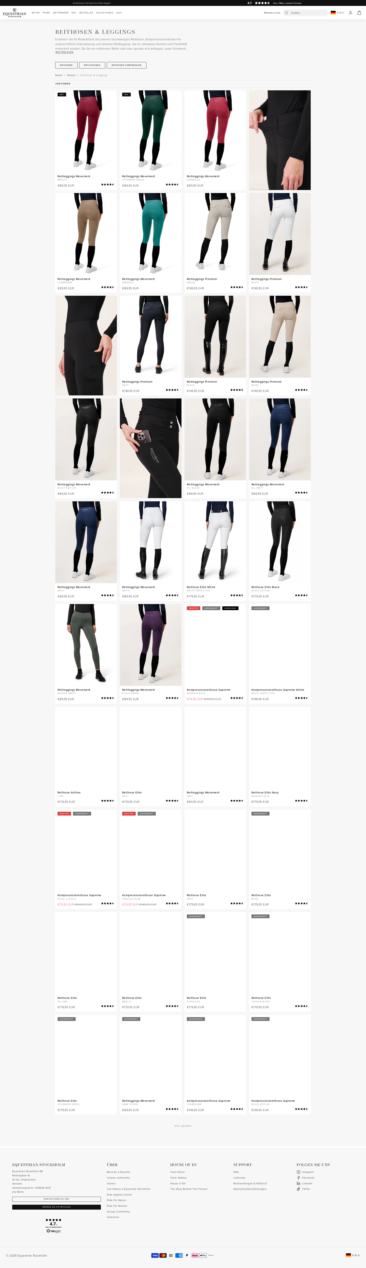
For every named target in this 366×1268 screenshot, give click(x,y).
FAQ (236, 1172)
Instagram (308, 1172)
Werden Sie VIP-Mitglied (57, 1207)
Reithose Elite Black (265, 587)
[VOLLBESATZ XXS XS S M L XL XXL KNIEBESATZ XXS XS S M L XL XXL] (215, 234)
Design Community (118, 1211)
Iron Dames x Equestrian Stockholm (128, 1189)
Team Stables (178, 1177)
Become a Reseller (118, 1172)
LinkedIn (307, 1183)
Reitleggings (92, 65)
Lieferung (239, 1177)
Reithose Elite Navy (265, 792)
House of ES (177, 1183)
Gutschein (113, 1217)
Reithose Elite (132, 792)
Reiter (59, 75)
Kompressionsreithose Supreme (209, 690)
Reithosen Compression (127, 65)
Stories (111, 1183)
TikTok (306, 1189)
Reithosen (66, 65)
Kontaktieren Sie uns (56, 1199)
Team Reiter (177, 1172)
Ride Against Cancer (119, 1194)
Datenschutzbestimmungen (250, 1189)
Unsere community (118, 1177)
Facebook (308, 1177)
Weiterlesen (64, 52)
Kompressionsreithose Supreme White (277, 690)
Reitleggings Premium (202, 279)
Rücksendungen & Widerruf (250, 1183)
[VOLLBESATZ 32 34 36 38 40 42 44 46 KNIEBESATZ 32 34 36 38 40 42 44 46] (215, 542)
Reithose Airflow (69, 792)
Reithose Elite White (201, 587)
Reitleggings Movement (74, 176)
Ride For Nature (116, 1200)
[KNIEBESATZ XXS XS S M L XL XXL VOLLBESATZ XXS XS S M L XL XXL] (215, 131)
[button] (305, 13)
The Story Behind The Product (188, 1189)
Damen (71, 75)
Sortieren (62, 83)
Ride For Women (117, 1206)
